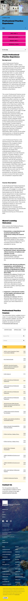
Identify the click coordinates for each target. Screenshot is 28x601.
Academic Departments (6, 574)
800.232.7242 (5, 533)
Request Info (13, 40)
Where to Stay (17, 579)
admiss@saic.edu (5, 526)
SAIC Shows (17, 564)
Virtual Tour (17, 582)
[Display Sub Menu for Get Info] (5, 514)
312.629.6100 (4, 534)
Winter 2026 (8, 329)
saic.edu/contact (5, 530)
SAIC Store (17, 559)
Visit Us (3, 540)
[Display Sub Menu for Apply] (4, 512)
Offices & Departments (6, 554)
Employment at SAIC (5, 564)
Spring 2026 (17, 329)
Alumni (16, 549)
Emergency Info (5, 542)
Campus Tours (17, 571)
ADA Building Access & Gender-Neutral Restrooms (20, 577)
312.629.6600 (5, 537)
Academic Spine (6, 17)
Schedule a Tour (13, 44)
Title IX (3, 562)
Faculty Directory (5, 581)
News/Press (17, 554)
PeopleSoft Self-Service (11, 323)
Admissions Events (13, 37)
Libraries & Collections (6, 584)
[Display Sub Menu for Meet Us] (5, 517)
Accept (5, 597)
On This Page (5, 49)
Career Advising (5, 576)
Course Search (5, 579)
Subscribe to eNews (18, 562)
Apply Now (13, 33)
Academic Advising (5, 571)
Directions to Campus (19, 574)
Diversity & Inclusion (6, 559)
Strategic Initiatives (6, 549)
